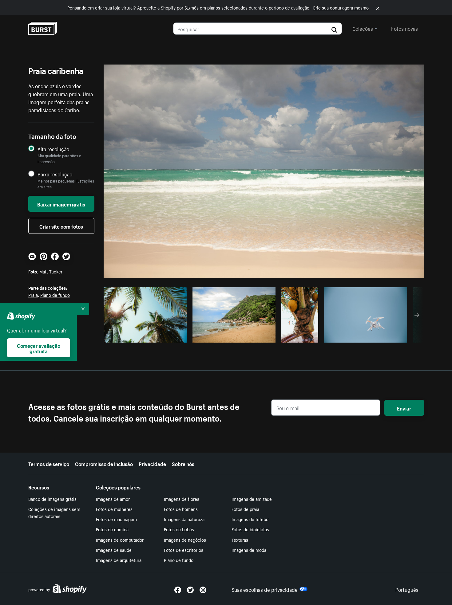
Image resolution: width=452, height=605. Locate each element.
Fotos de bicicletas (250, 529)
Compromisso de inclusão (104, 463)
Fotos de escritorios (183, 549)
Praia (33, 294)
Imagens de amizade (252, 498)
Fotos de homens (181, 508)
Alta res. (144, 336)
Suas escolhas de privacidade (265, 589)
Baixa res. (169, 336)
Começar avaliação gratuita (38, 348)
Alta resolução (53, 148)
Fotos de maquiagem (116, 519)
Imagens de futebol (251, 519)
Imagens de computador (120, 539)
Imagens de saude (114, 549)
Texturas (240, 539)
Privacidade (152, 463)
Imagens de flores (181, 498)
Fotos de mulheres (114, 508)
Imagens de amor (113, 498)
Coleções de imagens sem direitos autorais (54, 512)
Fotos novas (404, 28)
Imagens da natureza (184, 519)
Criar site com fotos (61, 226)
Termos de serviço (48, 463)
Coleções (362, 28)
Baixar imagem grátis (61, 204)
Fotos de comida (112, 529)
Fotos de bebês (179, 529)
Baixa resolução (55, 174)
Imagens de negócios (185, 539)
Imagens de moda (249, 549)
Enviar (404, 408)
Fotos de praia (245, 508)
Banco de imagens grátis (52, 498)
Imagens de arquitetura (118, 559)
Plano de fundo (55, 294)
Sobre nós (183, 463)
